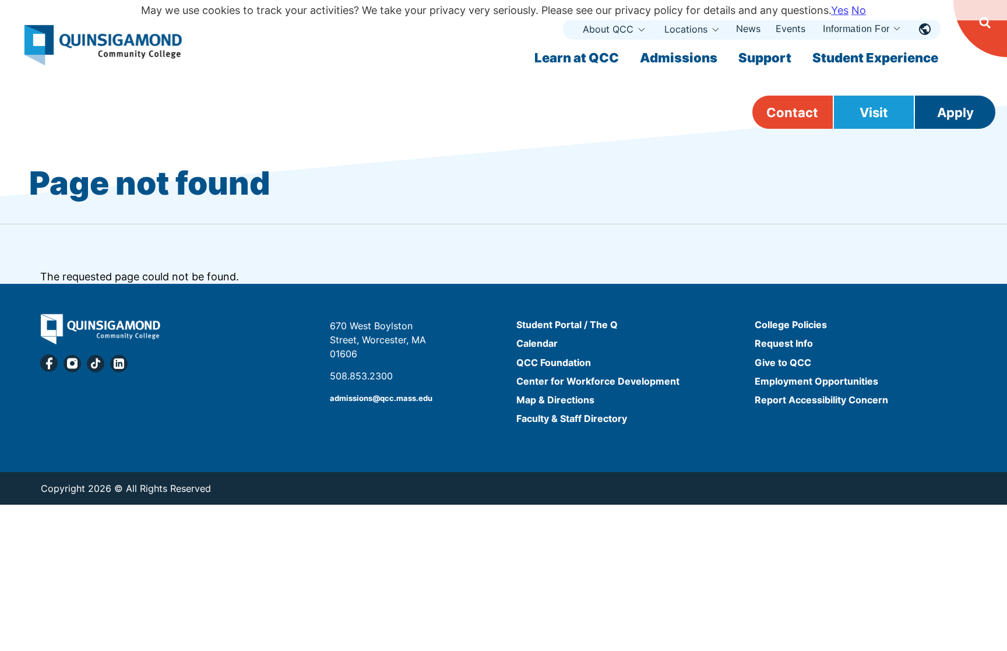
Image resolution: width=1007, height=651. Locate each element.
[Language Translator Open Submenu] (925, 28)
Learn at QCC (576, 57)
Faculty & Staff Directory (571, 418)
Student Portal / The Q (567, 324)
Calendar (537, 344)
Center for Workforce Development (597, 381)
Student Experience (875, 57)
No (858, 10)
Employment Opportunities (816, 381)
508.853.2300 (361, 376)
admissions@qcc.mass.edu (381, 398)
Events (790, 28)
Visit (874, 112)
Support (764, 57)
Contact (792, 112)
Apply (955, 112)
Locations (685, 29)
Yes (839, 10)
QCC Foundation (553, 362)
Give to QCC (783, 362)
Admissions (678, 57)
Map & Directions (555, 400)
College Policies (791, 324)
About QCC (608, 29)
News (748, 28)
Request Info (784, 344)
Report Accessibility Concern (821, 400)
